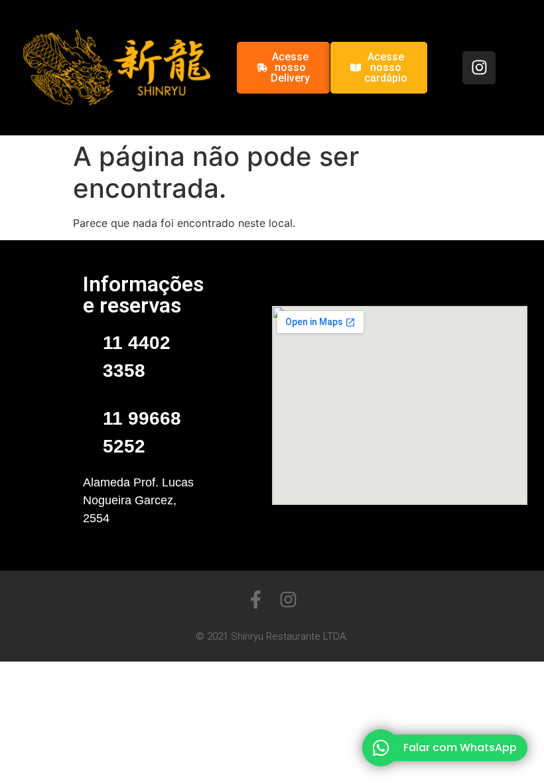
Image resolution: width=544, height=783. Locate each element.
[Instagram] (479, 67)
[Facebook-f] (256, 599)
